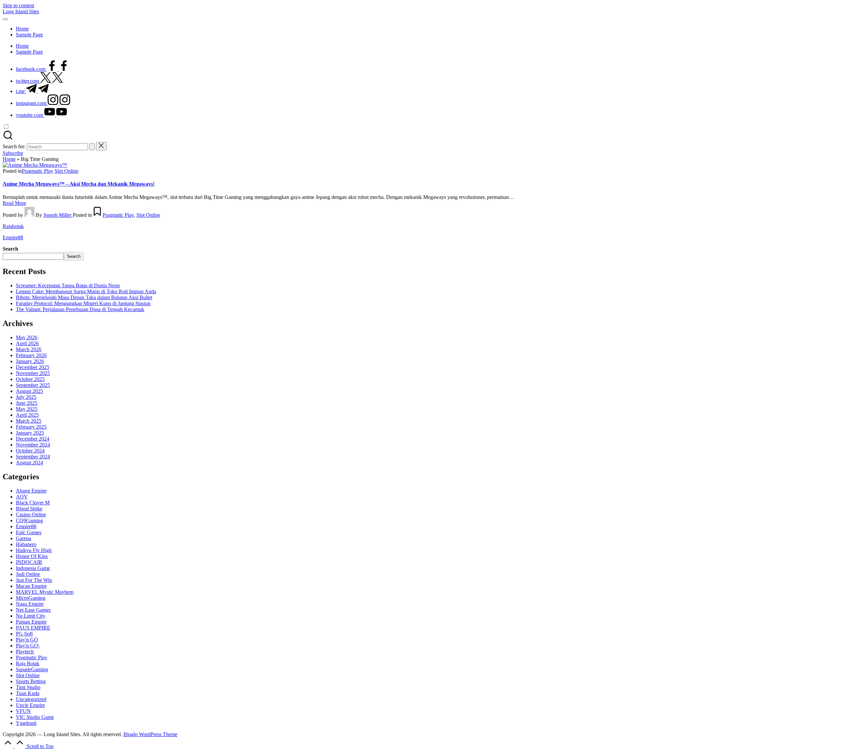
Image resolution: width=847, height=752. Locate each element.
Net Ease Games (33, 610)
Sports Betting (31, 681)
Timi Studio (28, 687)
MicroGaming (30, 598)
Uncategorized (31, 699)
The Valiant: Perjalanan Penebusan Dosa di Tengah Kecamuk (80, 309)
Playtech (25, 651)
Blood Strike (29, 508)
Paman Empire (31, 622)
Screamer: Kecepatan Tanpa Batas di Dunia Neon (68, 285)
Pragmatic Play (37, 171)
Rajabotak (13, 226)
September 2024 (33, 456)
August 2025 (29, 391)
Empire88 (13, 237)
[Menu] (5, 19)
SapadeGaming (32, 669)
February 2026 (31, 355)
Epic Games (28, 532)
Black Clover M (33, 502)
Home (9, 159)
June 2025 (26, 403)
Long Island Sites (21, 11)
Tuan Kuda (27, 693)
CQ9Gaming (29, 520)
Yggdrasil (26, 723)
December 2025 (32, 367)
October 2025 (30, 379)
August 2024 (29, 462)
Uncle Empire (30, 705)
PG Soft (24, 633)
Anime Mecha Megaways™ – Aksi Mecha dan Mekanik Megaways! (79, 184)
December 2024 (32, 439)
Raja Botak (27, 663)
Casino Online (31, 514)
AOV (22, 496)
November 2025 (33, 373)
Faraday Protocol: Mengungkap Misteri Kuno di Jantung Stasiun (83, 303)
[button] (92, 146)
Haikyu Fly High (34, 550)
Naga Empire (30, 604)
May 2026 (26, 337)
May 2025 (26, 409)
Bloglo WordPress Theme (150, 734)
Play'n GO (27, 639)
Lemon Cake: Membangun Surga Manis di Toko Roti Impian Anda (86, 291)
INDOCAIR (29, 562)
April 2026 (27, 343)
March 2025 (28, 421)
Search (10, 249)
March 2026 (28, 349)
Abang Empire (31, 491)
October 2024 (30, 450)
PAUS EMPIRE (33, 628)
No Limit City (30, 616)
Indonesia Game (33, 568)
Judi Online (28, 574)
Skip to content (18, 5)
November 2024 (33, 444)
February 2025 (31, 427)
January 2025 (30, 433)
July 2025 (26, 397)
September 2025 (33, 385)
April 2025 (27, 415)
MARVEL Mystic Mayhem (44, 592)
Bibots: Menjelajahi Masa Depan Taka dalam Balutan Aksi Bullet (84, 297)
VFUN (23, 711)
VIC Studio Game (35, 717)
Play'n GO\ (27, 645)
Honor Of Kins (32, 556)
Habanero (26, 544)
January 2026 (30, 361)
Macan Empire (31, 586)
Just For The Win (34, 580)
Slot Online (66, 171)
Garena (23, 538)
